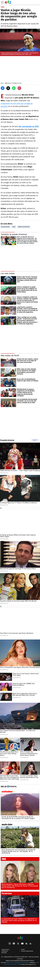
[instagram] (10, 944)
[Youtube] (22, 944)
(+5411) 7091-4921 (15, 964)
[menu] (2, 2)
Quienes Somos (5, 949)
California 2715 (11, 962)
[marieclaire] (20, 824)
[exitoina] (20, 792)
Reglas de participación (27, 951)
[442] (20, 937)
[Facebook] (14, 943)
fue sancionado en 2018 (29, 126)
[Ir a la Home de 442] (8, 3)
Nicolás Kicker (5, 226)
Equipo (23, 949)
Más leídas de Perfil (10, 355)
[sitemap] (30, 944)
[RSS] (26, 944)
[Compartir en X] (8, 88)
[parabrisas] (20, 894)
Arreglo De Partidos (24, 226)
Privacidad (4, 952)
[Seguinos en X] (18, 944)
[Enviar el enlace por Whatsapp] (14, 88)
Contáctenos (4, 951)
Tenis (13, 226)
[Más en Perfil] (12, 786)
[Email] (19, 88)
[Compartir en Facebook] (2, 88)
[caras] (20, 859)
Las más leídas (8, 273)
